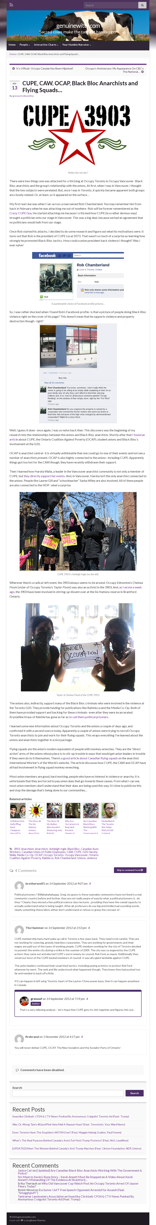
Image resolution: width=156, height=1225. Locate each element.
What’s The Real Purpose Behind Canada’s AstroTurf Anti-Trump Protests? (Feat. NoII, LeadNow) (70, 1140)
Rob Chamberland (65, 858)
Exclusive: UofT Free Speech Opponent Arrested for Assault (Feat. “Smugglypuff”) (71, 1191)
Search (17, 1087)
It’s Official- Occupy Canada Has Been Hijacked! (44, 68)
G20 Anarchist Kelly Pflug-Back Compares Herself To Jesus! (17, 827)
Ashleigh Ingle (57, 848)
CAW (70, 852)
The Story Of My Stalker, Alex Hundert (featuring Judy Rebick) (54, 827)
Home (12, 44)
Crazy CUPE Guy (21, 213)
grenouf (17, 95)
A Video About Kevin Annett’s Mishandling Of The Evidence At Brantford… (75, 1178)
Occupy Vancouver (76, 855)
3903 (17, 848)
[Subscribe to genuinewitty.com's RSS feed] (11, 4)
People (24, 44)
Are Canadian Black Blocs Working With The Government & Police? (90, 827)
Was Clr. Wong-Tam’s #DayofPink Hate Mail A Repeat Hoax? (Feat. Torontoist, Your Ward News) (68, 1124)
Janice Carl (25, 1170)
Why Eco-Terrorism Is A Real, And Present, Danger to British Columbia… (72, 827)
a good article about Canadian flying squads (89, 758)
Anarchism (27, 848)
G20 (85, 852)
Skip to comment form (129, 870)
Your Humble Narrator (76, 44)
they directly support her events (44, 476)
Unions (81, 858)
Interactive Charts (45, 44)
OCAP (38, 855)
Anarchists (41, 848)
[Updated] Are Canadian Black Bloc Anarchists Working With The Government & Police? (80, 1172)
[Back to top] (147, 1216)
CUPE (77, 852)
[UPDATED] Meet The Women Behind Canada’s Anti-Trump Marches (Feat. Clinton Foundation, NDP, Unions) (76, 1148)
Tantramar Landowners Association (41, 1196)
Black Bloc (28, 95)
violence (92, 858)
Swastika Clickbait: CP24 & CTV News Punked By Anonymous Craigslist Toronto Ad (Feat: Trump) (70, 1116)
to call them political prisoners (88, 717)
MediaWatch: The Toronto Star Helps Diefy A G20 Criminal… (108, 827)
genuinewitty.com (78, 25)
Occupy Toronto (53, 855)
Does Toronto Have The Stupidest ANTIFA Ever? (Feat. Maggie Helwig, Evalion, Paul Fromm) (66, 1132)
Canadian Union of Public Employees (44, 852)
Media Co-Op (25, 855)
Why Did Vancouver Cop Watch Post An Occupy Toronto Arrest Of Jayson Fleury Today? (78, 1185)
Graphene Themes (35, 1220)
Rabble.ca (47, 858)
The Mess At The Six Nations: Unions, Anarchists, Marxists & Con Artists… (36, 827)
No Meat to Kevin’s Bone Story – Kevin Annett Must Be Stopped (59, 1177)
